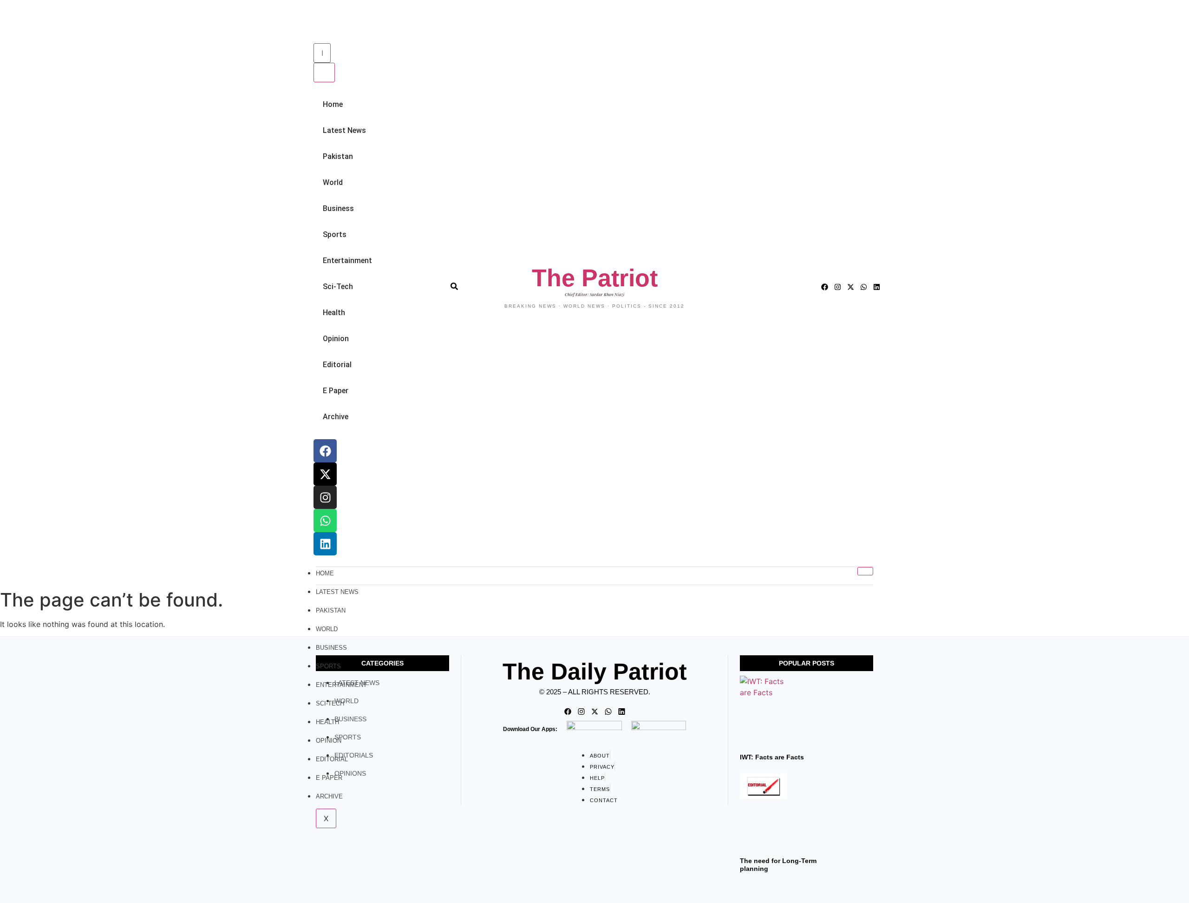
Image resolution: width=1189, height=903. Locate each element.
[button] (316, 22)
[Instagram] (325, 497)
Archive (335, 416)
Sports (334, 234)
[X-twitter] (325, 474)
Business (338, 208)
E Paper (335, 390)
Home (333, 104)
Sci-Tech (338, 286)
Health (334, 312)
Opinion (336, 338)
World (333, 182)
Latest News (344, 130)
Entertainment (347, 260)
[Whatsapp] (325, 520)
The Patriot (595, 277)
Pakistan (338, 156)
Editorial (337, 364)
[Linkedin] (325, 543)
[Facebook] (325, 450)
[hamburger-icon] (865, 571)
